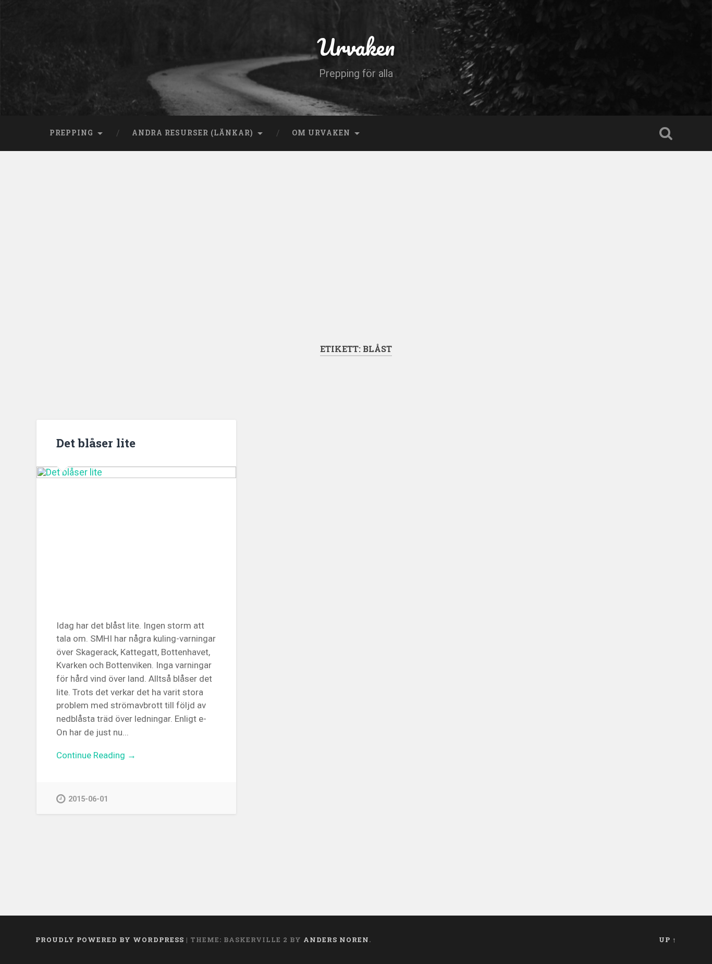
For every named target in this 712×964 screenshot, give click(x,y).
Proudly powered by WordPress (109, 939)
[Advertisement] (356, 229)
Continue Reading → (96, 755)
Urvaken (356, 46)
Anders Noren (336, 939)
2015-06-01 (88, 799)
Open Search (666, 133)
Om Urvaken (321, 132)
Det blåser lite (96, 442)
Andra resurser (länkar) (192, 132)
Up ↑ (668, 939)
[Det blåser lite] (136, 533)
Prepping (71, 132)
